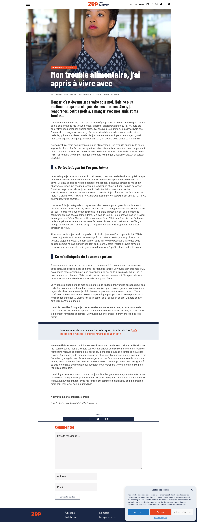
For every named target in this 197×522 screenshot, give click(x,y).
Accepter (138, 512)
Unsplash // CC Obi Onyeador (81, 403)
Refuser (160, 512)
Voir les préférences (182, 512)
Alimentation (61, 94)
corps (80, 94)
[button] (191, 489)
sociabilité (115, 94)
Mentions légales (160, 518)
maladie (87, 94)
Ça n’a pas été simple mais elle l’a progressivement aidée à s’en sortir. (98, 331)
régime (106, 94)
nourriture (97, 94)
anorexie (72, 94)
